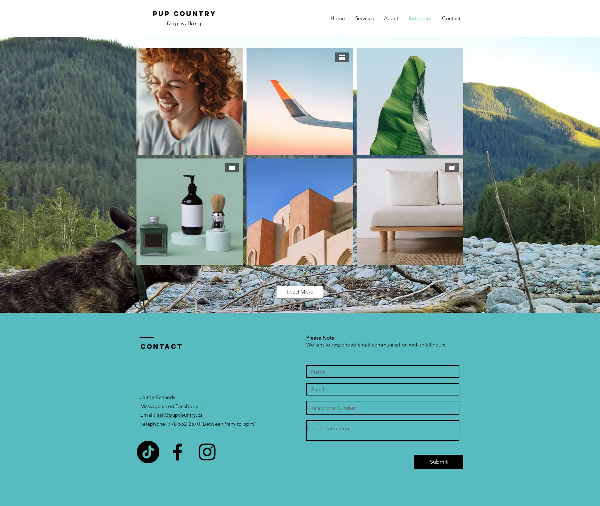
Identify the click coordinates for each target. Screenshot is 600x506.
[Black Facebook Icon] (177, 452)
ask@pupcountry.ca (180, 414)
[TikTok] (148, 452)
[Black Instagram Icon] (207, 452)
